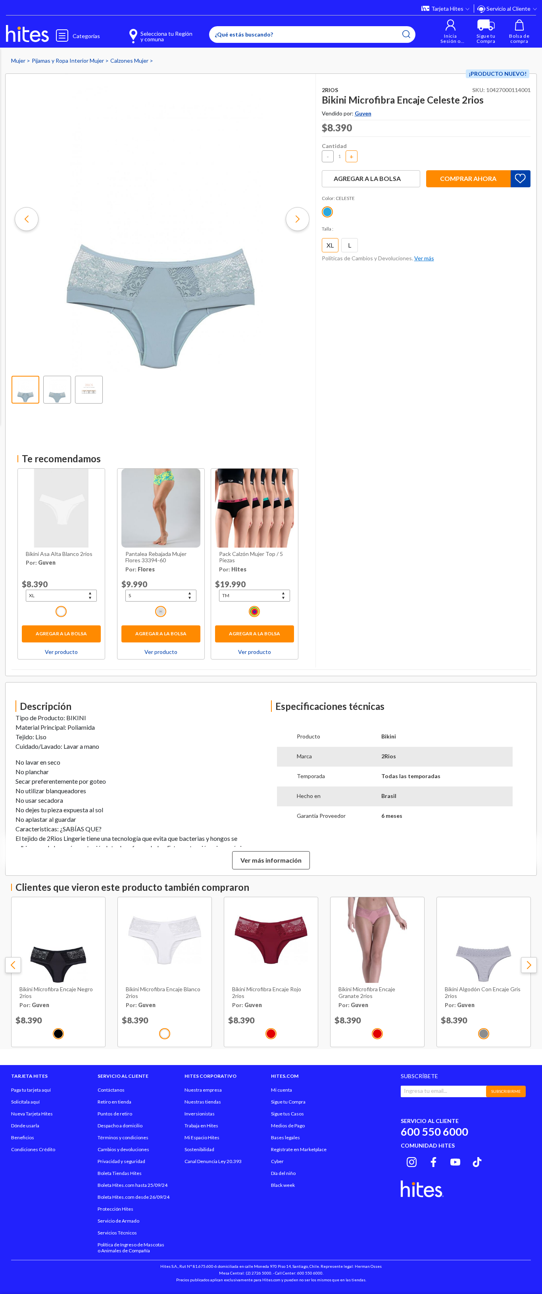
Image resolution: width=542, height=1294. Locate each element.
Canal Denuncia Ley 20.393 (213, 1161)
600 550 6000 (434, 1131)
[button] (450, 31)
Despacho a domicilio (120, 1126)
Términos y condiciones (123, 1137)
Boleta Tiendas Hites (120, 1173)
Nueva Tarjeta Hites (32, 1114)
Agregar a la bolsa (61, 633)
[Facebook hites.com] (433, 1161)
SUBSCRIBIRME (506, 1091)
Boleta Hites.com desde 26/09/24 (133, 1197)
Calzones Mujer (130, 60)
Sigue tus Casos (287, 1114)
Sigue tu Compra (288, 1102)
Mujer (19, 60)
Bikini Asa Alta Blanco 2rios (59, 554)
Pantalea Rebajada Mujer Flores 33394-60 (155, 557)
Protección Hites (115, 1209)
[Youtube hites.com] (455, 1161)
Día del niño (283, 1173)
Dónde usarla (25, 1126)
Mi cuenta (281, 1090)
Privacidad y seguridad (121, 1161)
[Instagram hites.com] (412, 1161)
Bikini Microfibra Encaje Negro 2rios (56, 992)
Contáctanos (111, 1090)
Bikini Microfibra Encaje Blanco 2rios (163, 992)
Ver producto (61, 651)
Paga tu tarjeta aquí (31, 1090)
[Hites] (27, 33)
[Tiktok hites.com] (477, 1161)
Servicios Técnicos (117, 1233)
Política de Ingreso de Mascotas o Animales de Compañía (131, 1248)
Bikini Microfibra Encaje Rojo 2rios (266, 992)
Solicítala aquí (25, 1102)
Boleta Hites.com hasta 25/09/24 (132, 1185)
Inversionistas (200, 1114)
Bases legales (285, 1137)
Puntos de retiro (115, 1114)
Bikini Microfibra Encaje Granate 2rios (366, 992)
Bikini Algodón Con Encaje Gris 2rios (483, 992)
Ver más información (271, 860)
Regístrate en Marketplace (299, 1149)
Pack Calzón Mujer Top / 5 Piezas (251, 557)
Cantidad (334, 145)
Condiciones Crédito (33, 1149)
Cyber (277, 1161)
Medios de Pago (288, 1126)
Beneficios (22, 1137)
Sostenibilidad (199, 1149)
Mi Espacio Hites (202, 1137)
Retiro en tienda (114, 1102)
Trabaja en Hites (201, 1126)
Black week (283, 1185)
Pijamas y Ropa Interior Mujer (68, 60)
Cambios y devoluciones (123, 1149)
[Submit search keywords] (406, 34)
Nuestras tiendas (203, 1102)
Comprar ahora (468, 178)
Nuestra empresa (203, 1090)
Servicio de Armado (118, 1221)
